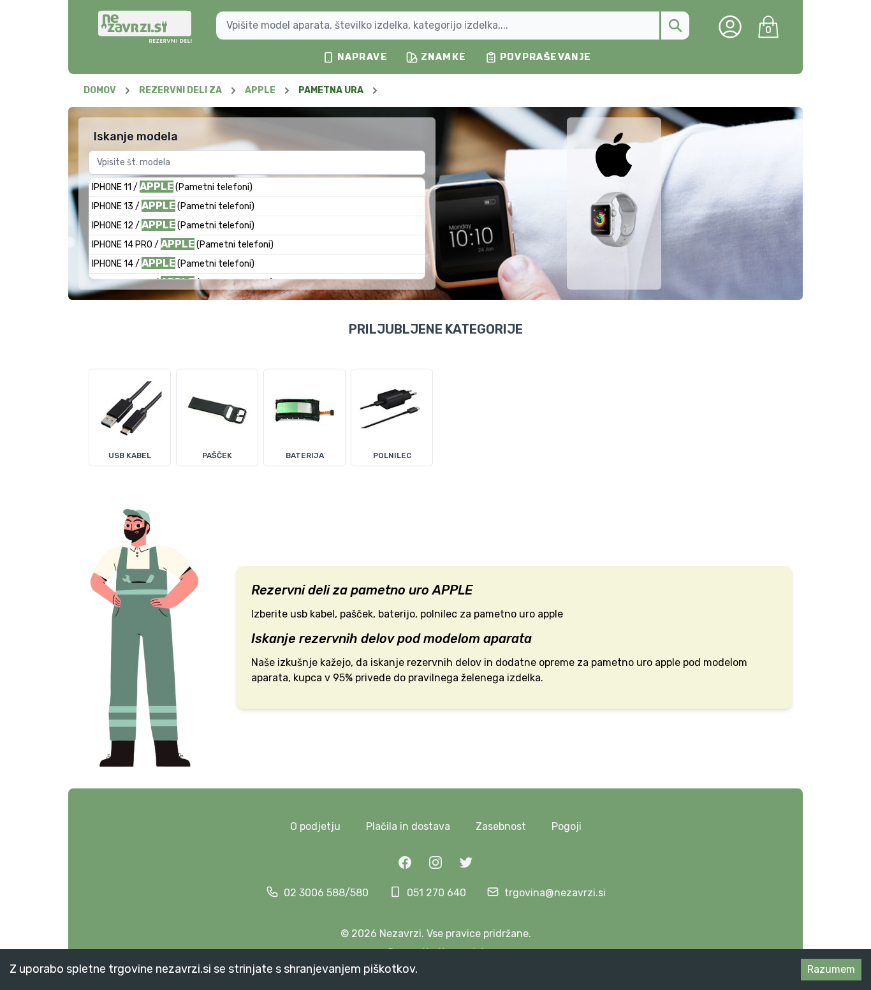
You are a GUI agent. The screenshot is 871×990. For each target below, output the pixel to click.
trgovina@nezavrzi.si (555, 893)
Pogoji (567, 826)
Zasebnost (501, 826)
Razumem (831, 969)
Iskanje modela (136, 136)
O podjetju (315, 826)
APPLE (452, 590)
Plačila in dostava (408, 826)
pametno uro (390, 590)
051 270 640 (436, 893)
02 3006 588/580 (326, 893)
